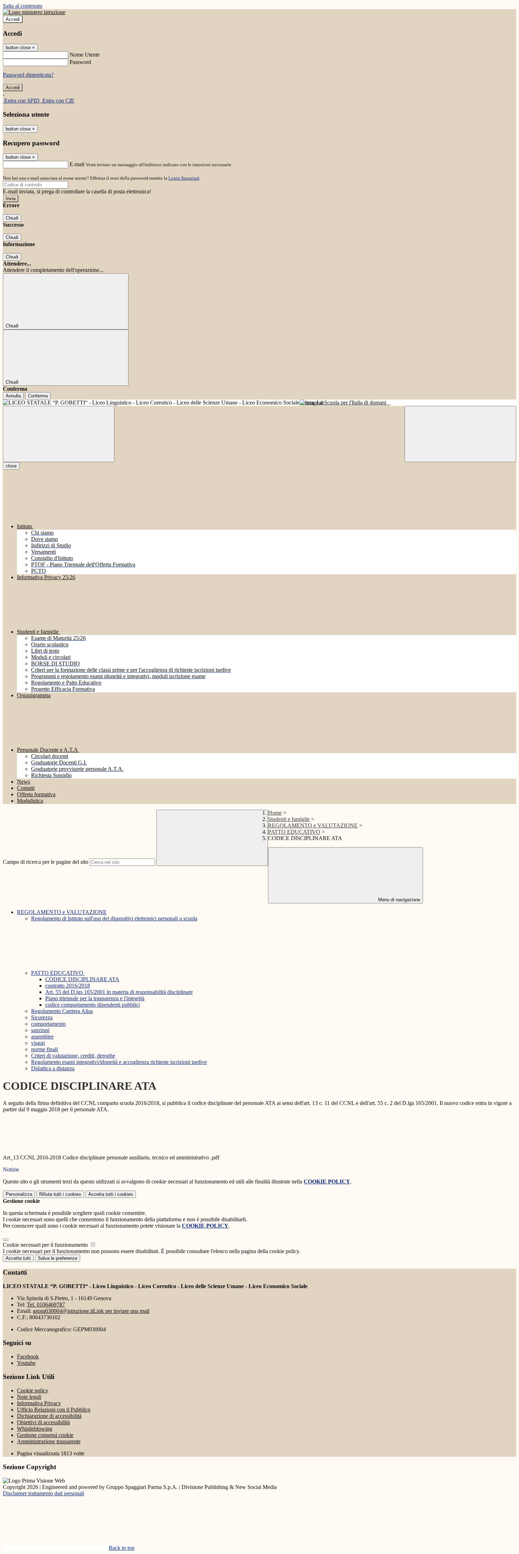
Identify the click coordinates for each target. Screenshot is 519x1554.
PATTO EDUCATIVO (294, 832)
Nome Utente (85, 55)
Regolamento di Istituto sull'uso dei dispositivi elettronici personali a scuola (114, 918)
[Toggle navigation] (58, 434)
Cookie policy (32, 1390)
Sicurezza (42, 1017)
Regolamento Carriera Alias (62, 1011)
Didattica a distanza (52, 1068)
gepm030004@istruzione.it (91, 1311)
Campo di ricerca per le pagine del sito (45, 862)
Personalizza (19, 1194)
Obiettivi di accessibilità (43, 1422)
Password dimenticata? (28, 75)
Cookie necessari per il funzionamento (46, 1245)
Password (80, 62)
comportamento (48, 1024)
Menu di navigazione (398, 899)
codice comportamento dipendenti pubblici (92, 1005)
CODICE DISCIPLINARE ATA (82, 979)
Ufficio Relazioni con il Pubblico (53, 1410)
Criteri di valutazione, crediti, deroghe (73, 1056)
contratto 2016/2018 (67, 986)
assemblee (42, 1037)
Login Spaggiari (183, 178)
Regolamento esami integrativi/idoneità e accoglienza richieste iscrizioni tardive (119, 1062)
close (11, 465)
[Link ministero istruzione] (34, 12)
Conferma (38, 395)
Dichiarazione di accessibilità (49, 1416)
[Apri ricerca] (460, 434)
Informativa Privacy (39, 1403)
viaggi (38, 1043)
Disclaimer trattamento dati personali (43, 1493)
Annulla (13, 395)
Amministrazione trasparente (48, 1441)
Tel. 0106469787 (46, 1305)
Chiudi (12, 218)
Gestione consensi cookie (45, 1435)
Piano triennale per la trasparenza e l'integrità (94, 998)
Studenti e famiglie (289, 819)
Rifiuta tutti (60, 1194)
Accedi (13, 19)
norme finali (44, 1049)
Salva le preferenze (57, 1258)
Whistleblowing (34, 1429)
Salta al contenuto (22, 6)
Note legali (29, 1397)
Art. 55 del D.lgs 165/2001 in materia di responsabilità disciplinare (119, 992)
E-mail (77, 164)
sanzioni (40, 1030)
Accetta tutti (110, 1194)
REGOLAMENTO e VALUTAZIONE (313, 825)
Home (275, 813)
